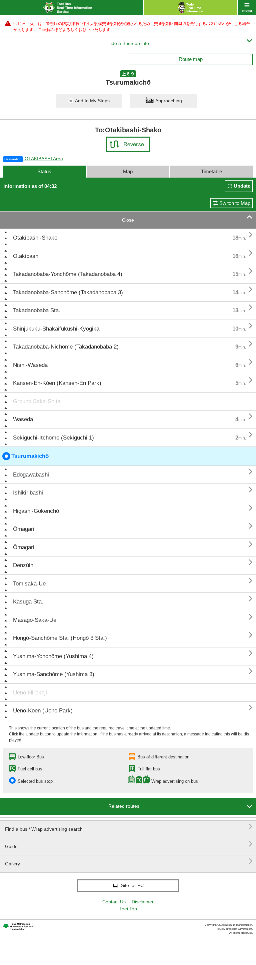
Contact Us (114, 901)
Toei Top (128, 908)
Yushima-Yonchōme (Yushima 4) (53, 656)
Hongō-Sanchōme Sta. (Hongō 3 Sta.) (60, 638)
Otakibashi (26, 256)
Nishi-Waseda (30, 365)
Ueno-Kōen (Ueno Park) (43, 710)
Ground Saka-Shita (36, 401)
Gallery (129, 861)
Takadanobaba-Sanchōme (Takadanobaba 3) (68, 292)
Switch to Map (234, 203)
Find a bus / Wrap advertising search (129, 826)
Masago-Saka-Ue (34, 620)
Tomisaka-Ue (29, 583)
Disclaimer (143, 901)
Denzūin (23, 565)
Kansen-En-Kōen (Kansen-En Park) (57, 383)
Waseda (23, 419)
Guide (129, 844)
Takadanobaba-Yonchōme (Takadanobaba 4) (67, 274)
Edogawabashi (31, 475)
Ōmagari (23, 529)
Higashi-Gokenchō (36, 511)
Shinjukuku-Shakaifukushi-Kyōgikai (57, 329)
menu (247, 7)
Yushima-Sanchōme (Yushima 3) (53, 674)
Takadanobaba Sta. (36, 310)
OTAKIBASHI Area (33, 158)
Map (128, 171)
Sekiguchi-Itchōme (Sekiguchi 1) (53, 438)
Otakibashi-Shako (35, 238)
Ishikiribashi (28, 492)
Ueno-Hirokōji (30, 692)
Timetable (211, 171)
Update (242, 186)
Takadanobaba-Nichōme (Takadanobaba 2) (66, 347)
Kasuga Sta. (28, 601)
